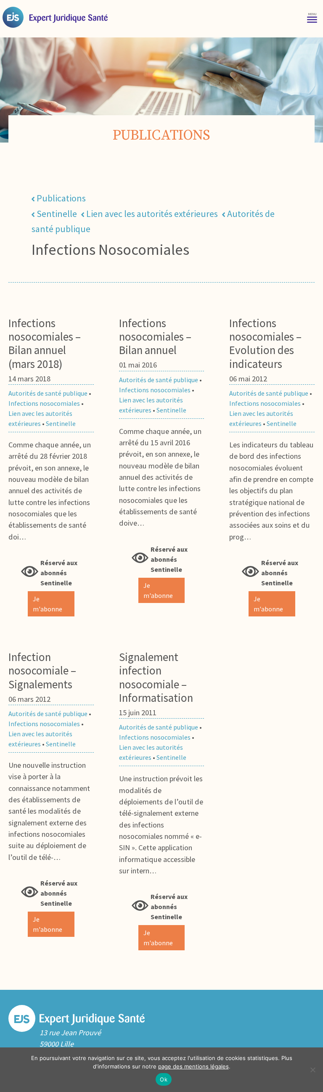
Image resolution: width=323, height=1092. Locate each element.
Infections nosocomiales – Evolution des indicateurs (265, 343)
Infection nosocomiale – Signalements (42, 670)
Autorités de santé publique (47, 393)
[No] (312, 1070)
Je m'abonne (47, 604)
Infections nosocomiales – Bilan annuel (155, 336)
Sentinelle (57, 213)
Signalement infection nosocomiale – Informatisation (156, 677)
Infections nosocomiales (44, 403)
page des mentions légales (193, 1066)
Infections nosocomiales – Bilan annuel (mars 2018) (44, 343)
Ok (163, 1079)
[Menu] (312, 17)
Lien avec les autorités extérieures (152, 213)
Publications (61, 198)
